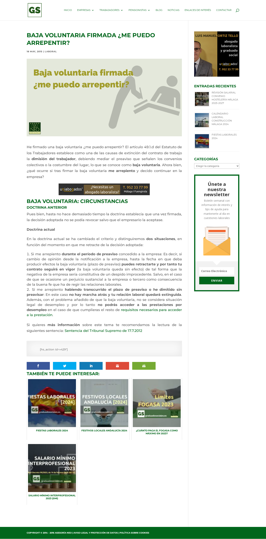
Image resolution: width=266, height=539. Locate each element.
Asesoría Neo (63, 532)
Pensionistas (137, 10)
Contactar (224, 10)
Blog (159, 10)
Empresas (83, 10)
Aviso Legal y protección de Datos (95, 532)
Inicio (68, 10)
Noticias (173, 10)
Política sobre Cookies (134, 532)
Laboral (51, 51)
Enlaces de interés (198, 10)
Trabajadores (109, 10)
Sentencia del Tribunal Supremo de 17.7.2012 (103, 331)
